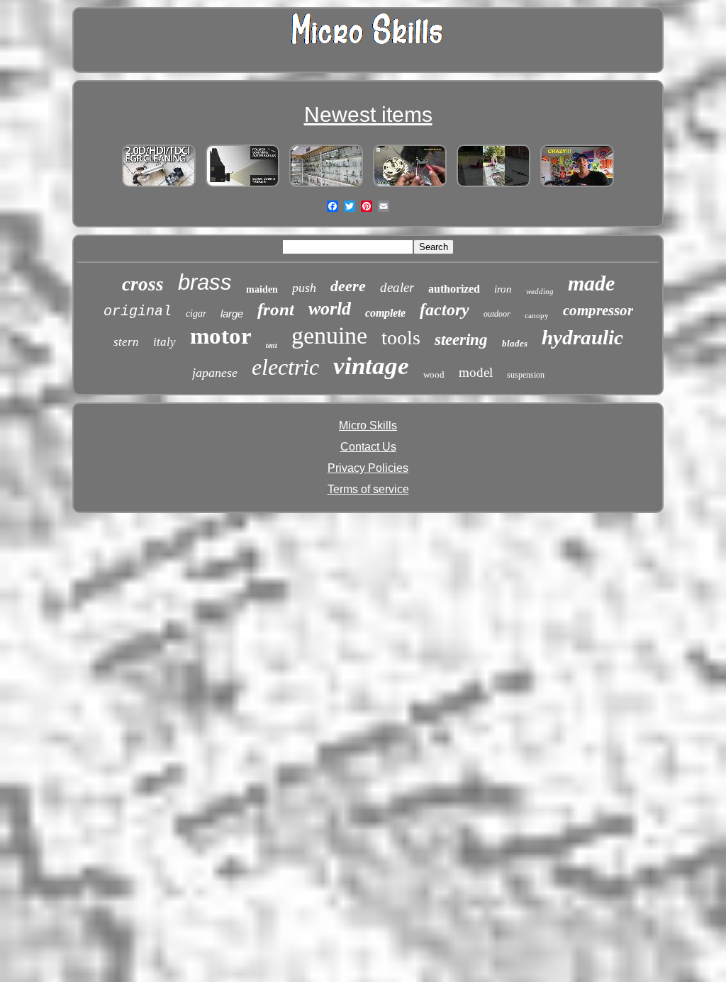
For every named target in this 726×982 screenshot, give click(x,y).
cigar (196, 313)
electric (285, 367)
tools (400, 338)
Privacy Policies (368, 468)
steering (461, 340)
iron (503, 289)
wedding (540, 291)
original (138, 311)
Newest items (368, 114)
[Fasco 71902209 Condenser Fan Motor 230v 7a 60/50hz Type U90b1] (409, 187)
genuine (329, 335)
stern (126, 342)
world (329, 308)
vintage (371, 366)
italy (164, 342)
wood (434, 374)
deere (348, 286)
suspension (525, 375)
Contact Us (368, 447)
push (304, 288)
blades (514, 343)
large (231, 313)
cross (143, 284)
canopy (537, 315)
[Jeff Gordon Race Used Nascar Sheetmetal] (577, 187)
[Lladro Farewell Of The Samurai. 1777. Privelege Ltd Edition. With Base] (326, 187)
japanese (215, 373)
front (275, 309)
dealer (397, 287)
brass (205, 282)
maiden (262, 289)
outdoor (497, 314)
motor (221, 336)
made (591, 283)
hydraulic (582, 337)
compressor (598, 310)
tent (271, 345)
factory (444, 309)
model (476, 372)
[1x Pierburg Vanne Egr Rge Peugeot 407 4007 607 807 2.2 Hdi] (158, 187)
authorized (454, 289)
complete (385, 313)
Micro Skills (368, 425)
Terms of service (368, 489)
